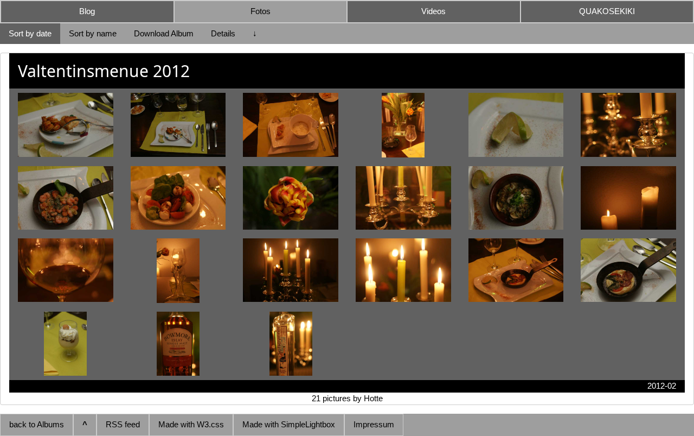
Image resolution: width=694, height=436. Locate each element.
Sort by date (30, 33)
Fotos (260, 11)
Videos (433, 11)
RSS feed (123, 424)
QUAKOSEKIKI (607, 11)
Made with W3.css (191, 424)
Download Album (164, 33)
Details (223, 33)
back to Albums (36, 424)
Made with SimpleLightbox (288, 424)
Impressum (374, 424)
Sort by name (93, 33)
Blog (87, 11)
